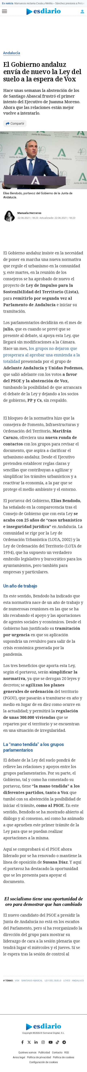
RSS (66, 1052)
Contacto (57, 1052)
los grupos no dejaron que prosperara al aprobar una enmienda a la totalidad (41, 355)
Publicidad (44, 1052)
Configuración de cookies (43, 1062)
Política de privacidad (39, 1057)
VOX (17, 980)
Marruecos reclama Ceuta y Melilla (33, 3)
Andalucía (11, 53)
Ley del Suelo (53, 980)
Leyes (66, 980)
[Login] (82, 11)
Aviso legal (19, 1057)
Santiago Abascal (32, 980)
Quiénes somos (27, 1052)
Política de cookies (63, 1057)
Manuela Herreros (29, 213)
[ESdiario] (43, 11)
